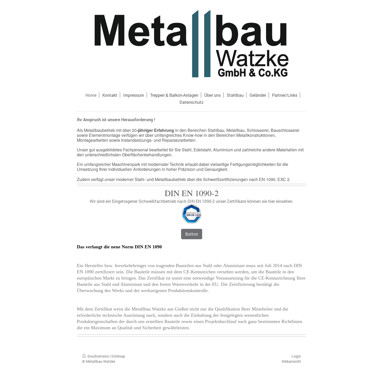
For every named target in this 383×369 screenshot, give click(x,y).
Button (191, 234)
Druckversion (98, 356)
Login (296, 356)
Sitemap (118, 356)
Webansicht (291, 361)
